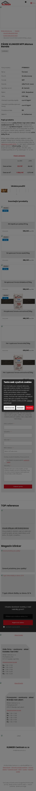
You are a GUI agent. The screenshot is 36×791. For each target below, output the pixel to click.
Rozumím (29, 408)
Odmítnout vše (9, 408)
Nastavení (20, 408)
